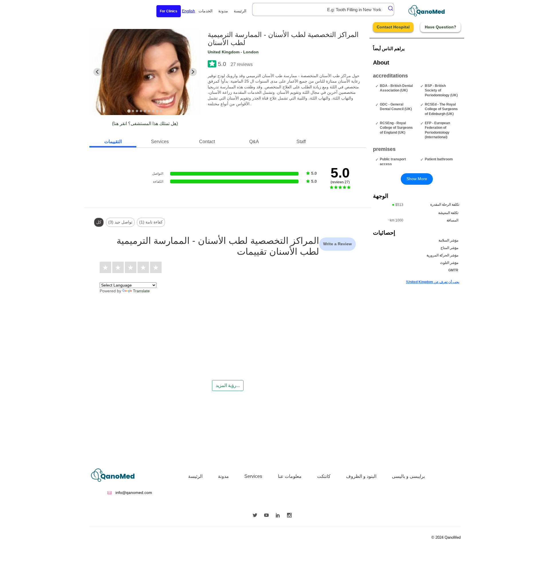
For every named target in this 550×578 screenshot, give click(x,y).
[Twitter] (256, 516)
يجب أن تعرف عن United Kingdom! (432, 282)
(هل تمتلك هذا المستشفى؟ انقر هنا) (145, 123)
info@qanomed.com (133, 492)
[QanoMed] (430, 10)
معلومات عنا (290, 476)
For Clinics (168, 11)
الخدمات (206, 11)
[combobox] (323, 9)
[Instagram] (290, 516)
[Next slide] (193, 72)
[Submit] (389, 8)
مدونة (223, 11)
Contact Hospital (393, 27)
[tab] (129, 110)
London (251, 52)
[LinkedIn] (279, 516)
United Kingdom (223, 52)
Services (253, 476)
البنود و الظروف (361, 476)
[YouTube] (268, 516)
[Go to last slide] (97, 72)
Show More (416, 178)
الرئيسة (240, 11)
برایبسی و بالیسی (408, 476)
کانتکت (324, 476)
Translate (141, 291)
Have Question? (440, 27)
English (188, 11)
